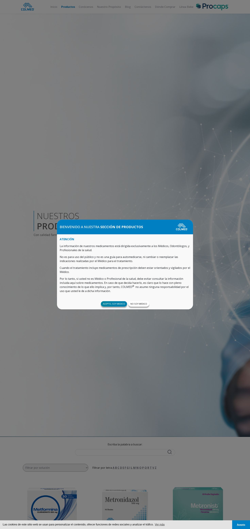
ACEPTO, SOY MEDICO (114, 303)
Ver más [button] (160, 524)
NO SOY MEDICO (138, 303)
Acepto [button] (241, 524)
